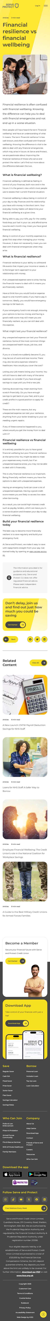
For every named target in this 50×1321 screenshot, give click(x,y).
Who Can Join (32, 1159)
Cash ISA (6, 1076)
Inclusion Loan (32, 1076)
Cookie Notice (25, 1298)
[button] (45, 6)
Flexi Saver (7, 1095)
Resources (30, 1154)
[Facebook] (36, 1199)
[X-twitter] (29, 1199)
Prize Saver (7, 1086)
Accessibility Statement (25, 1312)
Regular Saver (8, 1071)
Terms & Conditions (25, 1293)
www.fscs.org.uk (25, 1275)
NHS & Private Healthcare (13, 1147)
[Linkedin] (44, 1199)
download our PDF (31, 1272)
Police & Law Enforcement (8, 1125)
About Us (30, 1124)
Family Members (9, 1152)
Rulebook (25, 1303)
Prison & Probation (10, 1131)
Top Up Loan (31, 1081)
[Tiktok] (13, 1199)
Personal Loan (32, 1071)
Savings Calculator (10, 1100)
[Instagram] (5, 1199)
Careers (29, 1150)
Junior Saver (8, 1090)
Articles (6, 18)
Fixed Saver (7, 1081)
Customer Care (25, 1289)
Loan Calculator (32, 1086)
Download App (32, 1133)
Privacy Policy (25, 1308)
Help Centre (31, 1128)
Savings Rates (8, 1105)
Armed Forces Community (8, 1136)
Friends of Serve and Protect (34, 1144)
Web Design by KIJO (25, 1317)
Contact (29, 1138)
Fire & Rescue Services (12, 1142)
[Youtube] (21, 1199)
